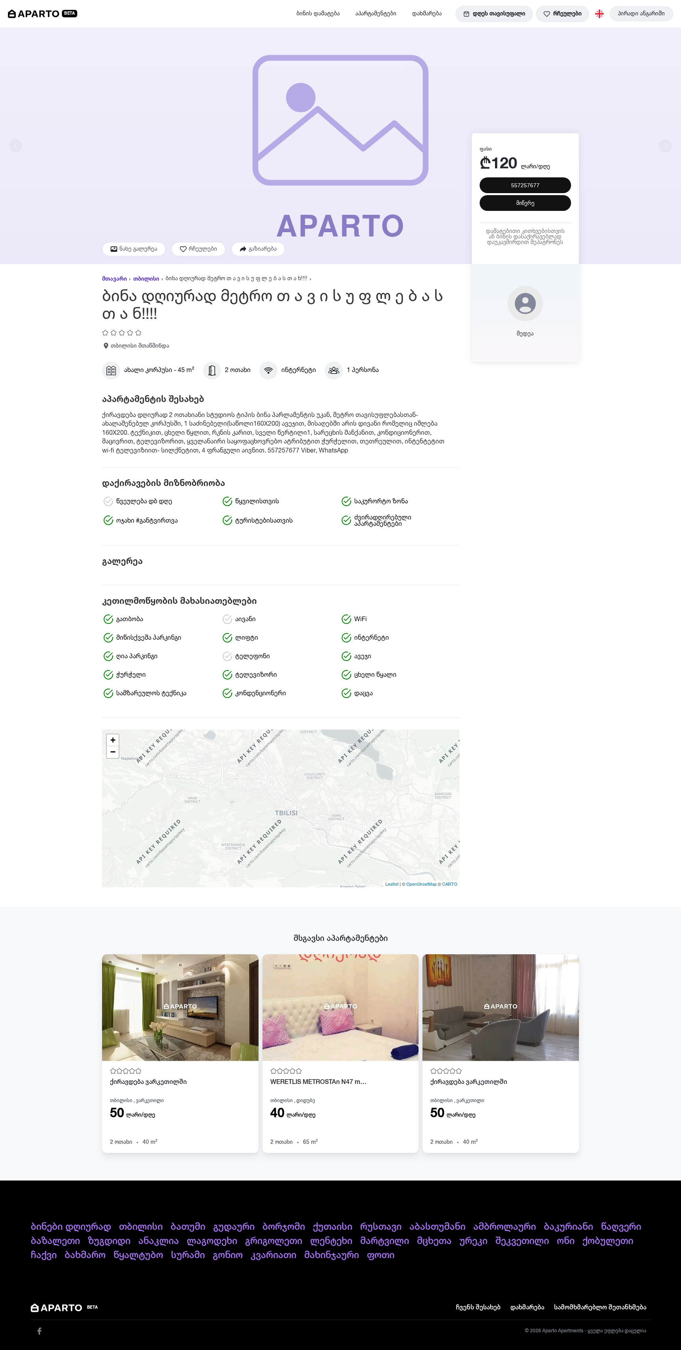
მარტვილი (384, 1241)
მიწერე (525, 203)
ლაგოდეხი (212, 1241)
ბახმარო (85, 1255)
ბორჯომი (283, 1227)
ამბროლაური (504, 1227)
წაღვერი (621, 1227)
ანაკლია (158, 1241)
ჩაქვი (44, 1255)
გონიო (228, 1255)
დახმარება (427, 14)
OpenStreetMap (421, 884)
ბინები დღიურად (71, 1227)
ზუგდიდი (109, 1241)
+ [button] (112, 740)
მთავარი (114, 279)
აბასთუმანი (437, 1227)
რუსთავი (381, 1227)
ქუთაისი (332, 1227)
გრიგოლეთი (273, 1241)
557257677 (525, 185)
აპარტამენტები (375, 14)
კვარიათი (273, 1255)
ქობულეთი (607, 1241)
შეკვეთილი (522, 1241)
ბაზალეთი (55, 1241)
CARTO (450, 884)
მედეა (525, 334)
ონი (566, 1241)
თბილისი (146, 279)
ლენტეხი (331, 1241)
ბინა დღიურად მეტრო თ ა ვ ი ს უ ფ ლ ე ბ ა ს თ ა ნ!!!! (236, 278)
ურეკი (473, 1241)
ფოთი (380, 1255)
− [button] (112, 752)
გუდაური (234, 1227)
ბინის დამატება (318, 14)
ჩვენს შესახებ (478, 1308)
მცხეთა (434, 1241)
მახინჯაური (331, 1255)
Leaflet (391, 884)
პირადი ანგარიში (641, 14)
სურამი (188, 1255)
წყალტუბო (138, 1255)
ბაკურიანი (568, 1227)
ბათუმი (188, 1227)
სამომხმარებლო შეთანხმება (600, 1308)
